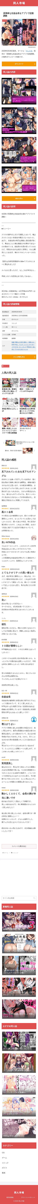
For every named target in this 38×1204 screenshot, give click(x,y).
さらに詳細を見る (19, 357)
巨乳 (21, 342)
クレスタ (29, 51)
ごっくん (26, 344)
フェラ (21, 344)
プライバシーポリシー (28, 1197)
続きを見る (19, 198)
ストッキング (23, 347)
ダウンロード (19, 64)
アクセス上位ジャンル (21, 349)
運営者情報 (9, 1197)
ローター (31, 344)
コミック (6, 366)
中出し (17, 344)
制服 (13, 342)
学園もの (17, 342)
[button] (34, 898)
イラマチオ (15, 347)
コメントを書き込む (19, 846)
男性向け (29, 347)
